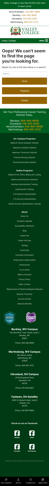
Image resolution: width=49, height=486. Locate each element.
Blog (24, 231)
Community (24, 250)
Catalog (24, 245)
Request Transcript (24, 294)
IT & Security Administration (24, 199)
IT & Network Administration (24, 194)
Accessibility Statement (24, 226)
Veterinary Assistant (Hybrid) (24, 148)
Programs (24, 90)
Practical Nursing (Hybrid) (24, 157)
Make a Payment (24, 274)
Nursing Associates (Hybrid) (24, 162)
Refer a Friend (24, 284)
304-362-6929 (29, 15)
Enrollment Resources (38, 461)
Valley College (9, 40)
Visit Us (18, 483)
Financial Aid (24, 265)
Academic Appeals (24, 221)
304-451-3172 (31, 22)
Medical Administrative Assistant (24, 179)
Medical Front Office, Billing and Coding (24, 175)
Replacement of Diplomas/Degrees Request (24, 289)
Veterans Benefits (24, 304)
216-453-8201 (30, 18)
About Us (24, 216)
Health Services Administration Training (25, 204)
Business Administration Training (24, 184)
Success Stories (24, 299)
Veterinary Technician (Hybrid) (24, 152)
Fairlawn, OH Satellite (24, 396)
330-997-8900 (32, 12)
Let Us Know (24, 270)
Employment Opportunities (24, 260)
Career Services (24, 240)
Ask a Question (6, 483)
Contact (24, 100)
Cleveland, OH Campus (24, 374)
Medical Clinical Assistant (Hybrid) (24, 143)
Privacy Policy (24, 279)
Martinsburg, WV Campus (24, 351)
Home (24, 81)
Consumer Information (24, 255)
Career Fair (24, 236)
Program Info (30, 483)
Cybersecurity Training (24, 189)
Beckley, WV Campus (24, 329)
